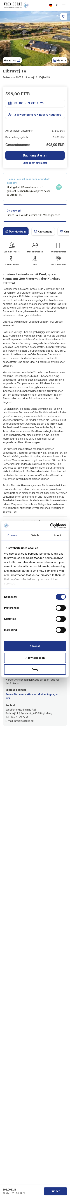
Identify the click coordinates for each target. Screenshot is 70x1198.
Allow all (35, 646)
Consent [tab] (13, 535)
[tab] (16, 231)
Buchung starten (35, 155)
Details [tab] (35, 535)
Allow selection (35, 657)
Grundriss (10, 60)
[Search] (57, 5)
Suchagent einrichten (35, 162)
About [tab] (57, 535)
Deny (35, 669)
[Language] (51, 5)
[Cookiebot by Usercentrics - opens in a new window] (50, 525)
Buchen (55, 1191)
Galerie (61, 60)
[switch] (61, 608)
